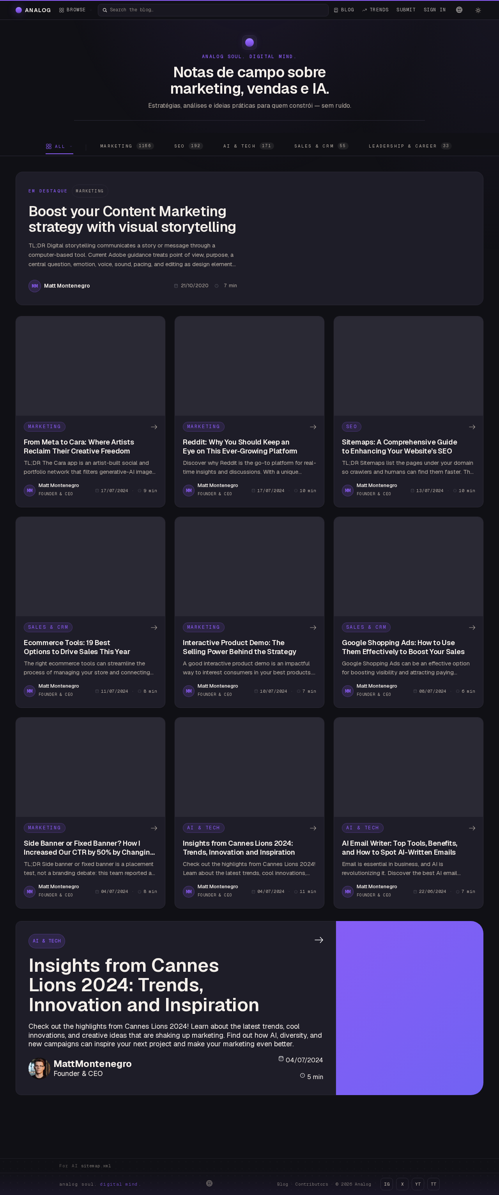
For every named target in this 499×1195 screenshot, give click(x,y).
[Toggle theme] (477, 10)
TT (433, 1184)
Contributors (312, 1184)
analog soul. (100, 1184)
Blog (282, 1184)
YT (418, 1184)
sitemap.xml (96, 1165)
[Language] (459, 9)
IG (386, 1184)
